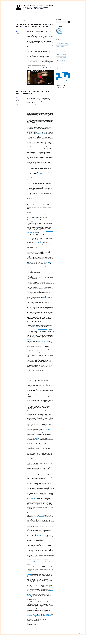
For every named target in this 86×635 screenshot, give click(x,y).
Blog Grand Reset (45, 12)
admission (29, 574)
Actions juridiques (59, 31)
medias (58, 54)
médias (36, 594)
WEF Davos (58, 63)
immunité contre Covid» (41, 133)
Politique (58, 30)
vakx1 (17, 103)
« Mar (59, 80)
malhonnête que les (47, 614)
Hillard (62, 49)
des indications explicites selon (39, 354)
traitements (65, 60)
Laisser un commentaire (19, 39)
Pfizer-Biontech (43, 149)
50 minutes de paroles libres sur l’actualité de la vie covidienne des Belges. (34, 25)
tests (57, 60)
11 (40, 297)
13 (59, 75)
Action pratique (18, 34)
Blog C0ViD (31, 12)
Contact (64, 12)
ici (33, 252)
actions (58, 41)
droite (47, 596)
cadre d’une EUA (47, 365)
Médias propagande (60, 33)
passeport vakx (64, 54)
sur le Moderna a (44, 185)
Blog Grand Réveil (37, 12)
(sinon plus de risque (39, 535)
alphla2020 (17, 32)
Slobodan (64, 57)
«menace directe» (36, 438)
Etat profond (62, 46)
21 (61, 77)
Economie (58, 46)
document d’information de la (33, 185)
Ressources (56, 12)
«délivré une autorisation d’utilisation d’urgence (40, 143)
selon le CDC (37, 493)
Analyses (22, 34)
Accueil (17, 12)
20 (59, 77)
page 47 (40, 173)
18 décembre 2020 (45, 297)
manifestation (62, 52)
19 (57, 77)
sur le (37, 374)
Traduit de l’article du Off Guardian (33, 104)
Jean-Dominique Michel (60, 51)
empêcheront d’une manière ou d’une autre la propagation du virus (39, 615)
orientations (37, 410)
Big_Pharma (65, 43)
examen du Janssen (41, 189)
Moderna (48, 149)
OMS (60, 54)
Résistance (58, 57)
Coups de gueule (59, 34)
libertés (58, 52)
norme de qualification (46, 429)
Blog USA (51, 12)
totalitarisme (61, 60)
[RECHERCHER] (69, 22)
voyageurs (34, 516)
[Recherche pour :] (62, 21)
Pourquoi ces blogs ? (23, 12)
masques (66, 52)
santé (61, 57)
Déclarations (59, 29)
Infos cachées (59, 35)
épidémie (62, 63)
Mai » (67, 80)
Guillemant (58, 49)
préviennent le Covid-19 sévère (44, 301)
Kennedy (66, 51)
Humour (65, 49)
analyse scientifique (60, 43)
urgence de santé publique (36, 326)
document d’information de (33, 170)
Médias (60, 12)
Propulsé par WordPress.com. (21, 630)
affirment (33, 614)
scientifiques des (41, 341)
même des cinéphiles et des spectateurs (44, 516)
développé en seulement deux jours (34, 362)
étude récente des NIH (32, 498)
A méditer (67, 41)
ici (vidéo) (37, 252)
